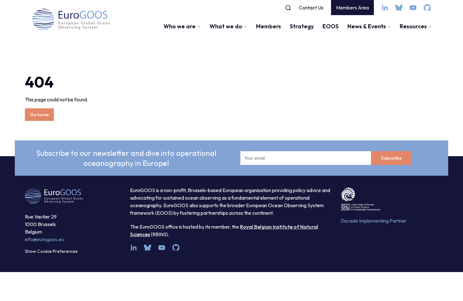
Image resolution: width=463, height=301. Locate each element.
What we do (225, 26)
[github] (427, 8)
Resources (413, 26)
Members (268, 26)
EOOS (331, 26)
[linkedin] (385, 8)
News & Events (366, 26)
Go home (39, 114)
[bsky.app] (399, 8)
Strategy (302, 26)
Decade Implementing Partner (373, 221)
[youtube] (413, 8)
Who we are (179, 26)
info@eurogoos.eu (44, 239)
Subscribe (391, 158)
